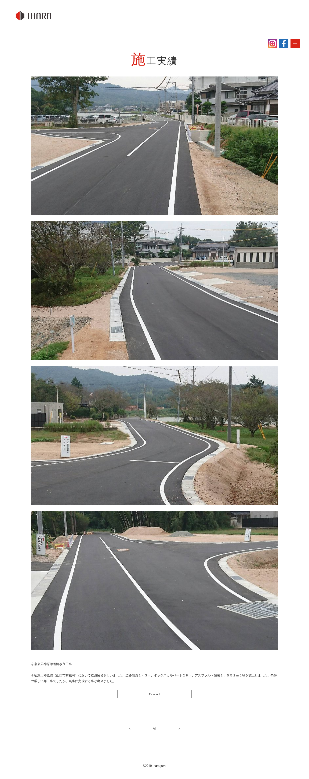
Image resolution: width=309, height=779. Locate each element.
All (154, 728)
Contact (154, 694)
